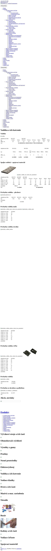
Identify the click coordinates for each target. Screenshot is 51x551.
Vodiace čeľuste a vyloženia (12, 49)
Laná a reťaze (11, 27)
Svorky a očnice (11, 28)
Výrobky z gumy (9, 56)
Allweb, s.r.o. (3, 548)
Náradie (7, 52)
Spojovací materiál (10, 53)
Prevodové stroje (14, 12)
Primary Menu (3, 5)
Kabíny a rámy (11, 31)
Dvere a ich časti (9, 20)
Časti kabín (10, 30)
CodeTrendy (18, 548)
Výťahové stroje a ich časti (11, 10)
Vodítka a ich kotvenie (10, 50)
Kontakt (5, 62)
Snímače (10, 41)
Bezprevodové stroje (15, 14)
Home (4, 8)
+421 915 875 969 (4, 1)
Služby (4, 58)
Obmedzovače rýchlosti (11, 33)
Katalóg (5, 59)
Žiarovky (10, 40)
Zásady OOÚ (6, 65)
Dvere (9, 24)
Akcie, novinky (6, 60)
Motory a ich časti (12, 15)
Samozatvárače (11, 21)
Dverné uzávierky (12, 22)
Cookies (5, 64)
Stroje (9, 11)
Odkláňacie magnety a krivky (14, 43)
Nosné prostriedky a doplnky (12, 26)
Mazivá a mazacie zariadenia (12, 48)
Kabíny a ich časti (9, 29)
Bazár (4, 61)
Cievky (10, 45)
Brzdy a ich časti (11, 16)
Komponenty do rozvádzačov (14, 36)
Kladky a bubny (11, 18)
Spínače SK (10, 42)
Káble (9, 37)
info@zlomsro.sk (4, 2)
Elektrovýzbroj (9, 34)
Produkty (5, 9)
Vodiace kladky (9, 55)
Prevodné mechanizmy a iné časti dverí (16, 23)
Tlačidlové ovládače (12, 39)
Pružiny (7, 54)
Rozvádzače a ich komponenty (14, 35)
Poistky (10, 47)
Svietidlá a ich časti (12, 46)
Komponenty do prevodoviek (14, 17)
